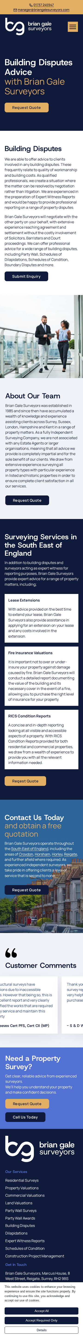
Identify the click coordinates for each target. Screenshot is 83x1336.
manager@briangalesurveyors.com (43, 9)
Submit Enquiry (26, 276)
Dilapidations (16, 1233)
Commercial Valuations (24, 1195)
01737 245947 (43, 5)
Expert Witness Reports (24, 1240)
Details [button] (42, 1330)
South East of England (29, 848)
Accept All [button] (42, 1311)
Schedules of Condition (25, 1248)
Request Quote (27, 500)
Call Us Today (25, 1117)
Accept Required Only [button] (41, 1320)
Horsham (42, 854)
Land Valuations (18, 1202)
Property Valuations (22, 1187)
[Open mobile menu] (73, 27)
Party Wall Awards (20, 1218)
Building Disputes (20, 1225)
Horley (57, 854)
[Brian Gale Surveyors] (28, 27)
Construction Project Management (34, 1255)
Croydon (26, 854)
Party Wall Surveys (20, 1210)
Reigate (70, 854)
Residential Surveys (22, 1180)
